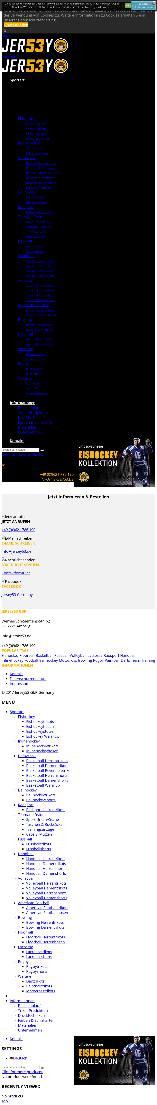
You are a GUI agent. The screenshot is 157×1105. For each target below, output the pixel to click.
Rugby (23, 363)
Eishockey (26, 118)
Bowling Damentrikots (39, 329)
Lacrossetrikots (35, 354)
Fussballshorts (35, 251)
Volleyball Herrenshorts (40, 295)
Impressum (19, 683)
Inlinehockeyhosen (37, 153)
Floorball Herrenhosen (40, 344)
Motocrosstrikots (36, 393)
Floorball (25, 334)
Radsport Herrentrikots (40, 212)
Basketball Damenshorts (41, 183)
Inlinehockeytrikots (38, 148)
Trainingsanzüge (36, 231)
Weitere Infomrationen (144, 5)
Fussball (25, 241)
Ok (128, 5)
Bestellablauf (29, 407)
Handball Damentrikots (40, 266)
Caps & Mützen (35, 236)
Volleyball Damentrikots (40, 290)
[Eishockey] (24, 113)
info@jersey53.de (57, 479)
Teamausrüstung (32, 216)
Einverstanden (16, 24)
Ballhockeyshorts (36, 202)
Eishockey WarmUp (38, 138)
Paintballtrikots (35, 388)
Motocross (68, 660)
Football (31, 660)
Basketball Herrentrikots (41, 163)
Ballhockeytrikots (36, 197)
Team (136, 660)
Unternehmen (30, 432)
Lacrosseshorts (35, 359)
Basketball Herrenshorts (41, 178)
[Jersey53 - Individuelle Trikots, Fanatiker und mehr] (35, 51)
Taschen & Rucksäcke (39, 227)
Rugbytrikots (34, 369)
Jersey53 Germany (17, 594)
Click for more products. (22, 454)
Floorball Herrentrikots (40, 339)
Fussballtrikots (35, 246)
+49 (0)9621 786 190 (57, 474)
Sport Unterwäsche (37, 222)
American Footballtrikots (41, 310)
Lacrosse (25, 348)
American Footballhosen (41, 315)
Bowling (25, 319)
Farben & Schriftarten (36, 422)
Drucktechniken (31, 417)
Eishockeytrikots (36, 124)
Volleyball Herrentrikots (40, 285)
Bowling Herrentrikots (39, 325)
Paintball (113, 660)
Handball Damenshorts (40, 276)
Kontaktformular (16, 572)
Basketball (27, 157)
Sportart (17, 80)
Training (148, 660)
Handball (26, 255)
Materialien (27, 427)
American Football (33, 304)
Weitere (24, 378)
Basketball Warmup (38, 187)
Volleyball (26, 280)
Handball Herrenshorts (40, 271)
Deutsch (20, 1058)
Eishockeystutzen (36, 134)
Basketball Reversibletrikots (43, 173)
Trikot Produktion (33, 412)
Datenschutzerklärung (37, 20)
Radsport (26, 206)
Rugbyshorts (34, 374)
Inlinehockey (29, 143)
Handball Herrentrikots (40, 261)
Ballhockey (27, 192)
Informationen (22, 402)
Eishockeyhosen (36, 129)
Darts (126, 660)
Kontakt (17, 440)
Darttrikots (32, 383)
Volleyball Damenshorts (40, 300)
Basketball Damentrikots (41, 168)
